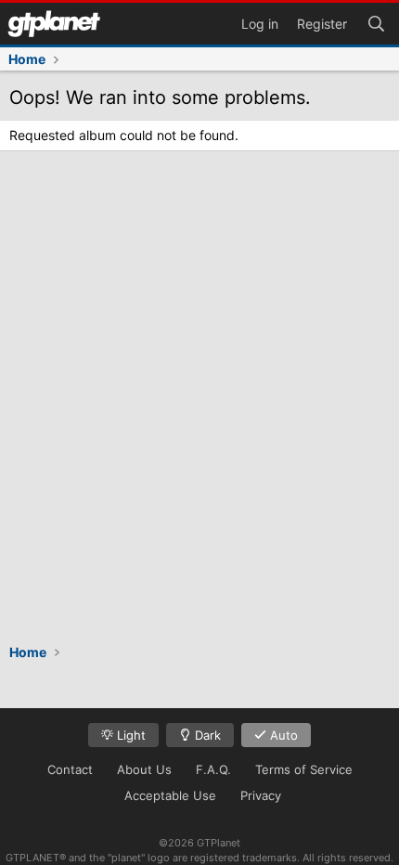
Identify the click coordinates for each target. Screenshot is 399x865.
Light (129, 735)
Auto (282, 735)
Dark (206, 735)
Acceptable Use (170, 795)
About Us (144, 769)
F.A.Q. (213, 769)
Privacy (260, 795)
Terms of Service (304, 769)
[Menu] (53, 23)
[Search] (375, 22)
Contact (70, 769)
